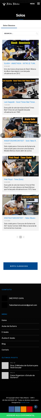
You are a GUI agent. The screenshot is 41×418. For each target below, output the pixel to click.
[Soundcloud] (23, 409)
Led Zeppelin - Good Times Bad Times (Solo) (20, 102)
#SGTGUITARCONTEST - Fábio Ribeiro (19, 218)
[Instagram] (17, 409)
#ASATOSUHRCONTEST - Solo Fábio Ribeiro (20, 141)
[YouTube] (29, 409)
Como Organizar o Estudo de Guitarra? (22, 376)
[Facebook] (11, 409)
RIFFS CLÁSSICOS (19, 266)
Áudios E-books (8, 338)
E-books (5, 332)
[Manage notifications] (35, 407)
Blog (4, 344)
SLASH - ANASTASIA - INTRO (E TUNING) (20, 63)
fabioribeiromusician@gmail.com (23, 305)
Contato (5, 350)
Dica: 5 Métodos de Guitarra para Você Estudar (24, 366)
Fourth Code (25, 402)
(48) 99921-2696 (16, 298)
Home (4, 320)
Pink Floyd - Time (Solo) (13, 179)
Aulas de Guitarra (9, 326)
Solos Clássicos (9, 25)
